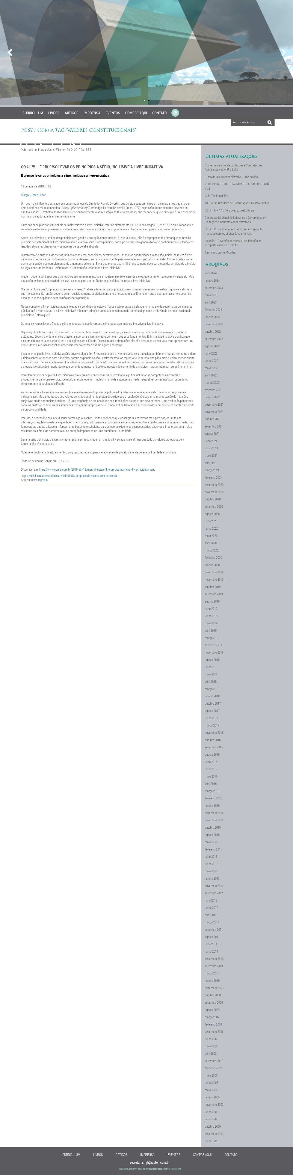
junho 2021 (211, 448)
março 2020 (212, 550)
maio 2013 (211, 871)
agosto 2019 (212, 601)
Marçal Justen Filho (33, 195)
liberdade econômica (47, 476)
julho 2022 (211, 353)
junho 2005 (211, 1082)
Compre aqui (136, 112)
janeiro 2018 (212, 696)
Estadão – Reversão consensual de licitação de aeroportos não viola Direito (233, 243)
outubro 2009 (213, 995)
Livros (54, 112)
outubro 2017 (213, 703)
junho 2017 (211, 718)
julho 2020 (211, 521)
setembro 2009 (214, 1002)
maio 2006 (211, 1075)
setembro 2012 (214, 893)
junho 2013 (211, 864)
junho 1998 (211, 1141)
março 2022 (212, 382)
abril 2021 (211, 463)
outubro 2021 (213, 419)
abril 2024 (211, 273)
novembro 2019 (214, 579)
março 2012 (212, 922)
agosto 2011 (212, 937)
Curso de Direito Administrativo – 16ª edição (231, 177)
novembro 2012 (214, 886)
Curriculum (33, 112)
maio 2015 (211, 842)
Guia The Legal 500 (216, 195)
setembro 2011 (214, 929)
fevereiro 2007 (213, 1068)
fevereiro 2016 (213, 798)
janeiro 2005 (212, 1097)
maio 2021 (211, 455)
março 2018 (212, 689)
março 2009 (212, 1017)
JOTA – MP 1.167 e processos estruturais (229, 210)
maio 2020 (211, 535)
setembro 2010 (214, 966)
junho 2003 (211, 1112)
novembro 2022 (214, 324)
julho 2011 (211, 944)
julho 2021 (211, 441)
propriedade (83, 476)
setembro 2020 (214, 506)
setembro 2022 (214, 339)
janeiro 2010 (212, 980)
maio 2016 (211, 776)
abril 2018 (211, 681)
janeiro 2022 (212, 397)
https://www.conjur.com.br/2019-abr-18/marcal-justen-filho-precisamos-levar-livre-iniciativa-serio (97, 469)
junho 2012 (211, 907)
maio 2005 (211, 1090)
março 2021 (212, 470)
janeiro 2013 (212, 878)
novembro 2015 (214, 820)
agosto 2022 (212, 346)
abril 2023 (211, 302)
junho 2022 (211, 360)
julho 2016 (211, 762)
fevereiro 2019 (213, 645)
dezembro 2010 (214, 958)
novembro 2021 (214, 411)
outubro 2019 (213, 586)
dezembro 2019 (214, 572)
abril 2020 (211, 543)
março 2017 (212, 725)
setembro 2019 (214, 594)
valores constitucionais (104, 476)
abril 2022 (211, 375)
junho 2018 (211, 667)
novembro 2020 (214, 492)
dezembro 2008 (214, 1031)
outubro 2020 (213, 499)
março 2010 (212, 973)
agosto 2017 (212, 710)
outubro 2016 (213, 740)
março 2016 (212, 791)
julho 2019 (211, 608)
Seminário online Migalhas (221, 252)
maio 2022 (211, 368)
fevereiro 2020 (213, 557)
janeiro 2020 (212, 565)
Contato (159, 112)
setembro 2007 (214, 1061)
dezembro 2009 (214, 988)
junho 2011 (211, 951)
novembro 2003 (214, 1104)
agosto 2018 (212, 659)
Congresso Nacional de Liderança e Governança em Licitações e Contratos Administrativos (236, 219)
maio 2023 (211, 295)
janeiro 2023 (212, 317)
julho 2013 (211, 856)
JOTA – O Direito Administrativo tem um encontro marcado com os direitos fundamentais (234, 231)
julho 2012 (211, 900)
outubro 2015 (213, 827)
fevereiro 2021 (213, 477)
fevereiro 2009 (213, 1024)
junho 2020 (211, 528)
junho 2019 (211, 616)
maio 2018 (211, 674)
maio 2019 (211, 623)
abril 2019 (211, 630)
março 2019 (212, 638)
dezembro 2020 (214, 484)
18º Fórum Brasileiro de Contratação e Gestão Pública (237, 203)
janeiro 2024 (212, 280)
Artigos (72, 112)
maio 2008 (211, 1046)
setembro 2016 (214, 747)
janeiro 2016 (212, 805)
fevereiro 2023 (213, 309)
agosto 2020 (212, 514)
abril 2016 (211, 783)
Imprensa (92, 112)
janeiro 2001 (212, 1119)
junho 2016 (211, 769)
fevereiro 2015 (213, 849)
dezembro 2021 (214, 404)
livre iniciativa (67, 476)
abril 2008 (211, 1053)
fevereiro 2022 (213, 390)
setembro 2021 (214, 426)
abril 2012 (211, 915)
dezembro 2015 (214, 813)
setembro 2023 (214, 287)
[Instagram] (175, 113)
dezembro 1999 (214, 1133)
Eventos (113, 112)
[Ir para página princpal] (50, 167)
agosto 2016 (212, 754)
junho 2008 (211, 1039)
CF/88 (30, 476)
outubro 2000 (213, 1126)
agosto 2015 (212, 834)
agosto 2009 (212, 1009)
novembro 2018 (214, 652)
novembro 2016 (214, 732)
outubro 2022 (213, 331)
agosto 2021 (212, 433)
